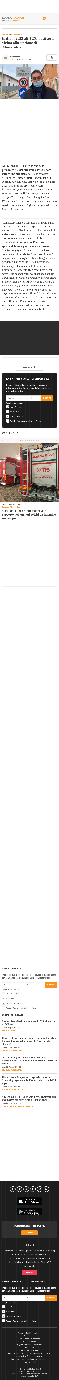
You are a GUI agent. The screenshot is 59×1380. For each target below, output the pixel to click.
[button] (56, 440)
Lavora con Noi (29, 1266)
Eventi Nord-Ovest (17, 416)
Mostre (5, 1106)
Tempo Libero (16, 1106)
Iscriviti (47, 398)
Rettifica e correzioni (29, 1350)
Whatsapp (50, 1250)
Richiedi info (29, 1233)
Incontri (13, 1090)
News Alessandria (17, 407)
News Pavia (14, 411)
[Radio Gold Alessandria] (13, 18)
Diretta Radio (32, 1262)
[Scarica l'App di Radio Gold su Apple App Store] (29, 1201)
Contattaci (29, 1272)
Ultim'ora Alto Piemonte (38, 1258)
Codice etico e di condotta (29, 1338)
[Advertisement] (29, 131)
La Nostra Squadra (23, 1250)
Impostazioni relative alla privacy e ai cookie (29, 1359)
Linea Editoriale (29, 1341)
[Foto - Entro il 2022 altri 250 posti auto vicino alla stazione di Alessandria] (29, 81)
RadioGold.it (36, 1369)
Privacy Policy (35, 421)
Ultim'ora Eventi (16, 1262)
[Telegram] (39, 1189)
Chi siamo (8, 1250)
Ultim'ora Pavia (16, 1258)
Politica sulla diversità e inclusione (29, 1336)
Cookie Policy (35, 1333)
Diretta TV (46, 1262)
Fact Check (29, 1347)
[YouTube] (26, 1189)
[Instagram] (33, 1189)
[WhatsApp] (46, 1189)
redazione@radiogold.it (38, 1374)
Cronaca (6, 34)
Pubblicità (39, 1250)
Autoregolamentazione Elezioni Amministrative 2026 (29, 1353)
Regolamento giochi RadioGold (29, 1344)
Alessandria (16, 34)
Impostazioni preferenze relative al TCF (29, 1356)
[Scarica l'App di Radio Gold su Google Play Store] (29, 1212)
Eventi (5, 1090)
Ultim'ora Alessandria (38, 1254)
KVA (36, 1376)
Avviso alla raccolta (29, 1362)
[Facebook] (13, 1189)
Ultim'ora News (18, 1254)
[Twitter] (19, 1189)
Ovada (13, 1031)
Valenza (21, 1090)
